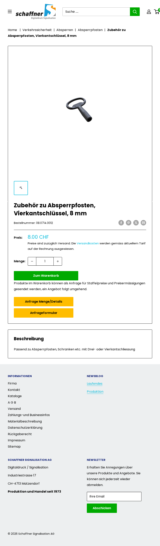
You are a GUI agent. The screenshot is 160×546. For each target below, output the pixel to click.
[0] (156, 11)
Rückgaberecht (20, 434)
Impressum (16, 440)
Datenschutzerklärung (25, 427)
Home (12, 30)
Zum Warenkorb (46, 275)
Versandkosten (88, 243)
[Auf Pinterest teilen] (128, 222)
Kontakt (14, 390)
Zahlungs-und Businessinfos (29, 415)
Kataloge (15, 396)
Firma (12, 383)
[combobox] (96, 11)
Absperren (64, 30)
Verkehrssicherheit (37, 30)
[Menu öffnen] (10, 11)
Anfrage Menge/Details (43, 301)
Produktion (95, 391)
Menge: (19, 261)
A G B (12, 402)
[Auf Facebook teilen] (121, 222)
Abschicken (102, 508)
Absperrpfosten (90, 30)
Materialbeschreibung (25, 421)
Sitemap (14, 446)
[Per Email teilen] (143, 222)
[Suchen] (135, 11)
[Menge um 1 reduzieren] (32, 261)
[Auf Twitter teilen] (136, 222)
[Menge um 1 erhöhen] (58, 261)
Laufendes (94, 383)
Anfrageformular (43, 313)
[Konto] (149, 12)
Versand (14, 408)
